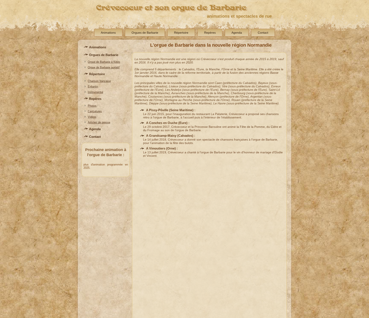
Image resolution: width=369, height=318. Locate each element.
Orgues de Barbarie (145, 32)
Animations (108, 32)
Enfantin (93, 86)
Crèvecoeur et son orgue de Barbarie (171, 8)
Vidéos (92, 116)
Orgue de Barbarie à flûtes (104, 61)
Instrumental (95, 92)
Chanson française (99, 81)
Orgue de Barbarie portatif (104, 67)
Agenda (236, 32)
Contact (263, 32)
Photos (92, 105)
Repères (210, 32)
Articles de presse (99, 122)
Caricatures (95, 111)
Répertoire (181, 32)
